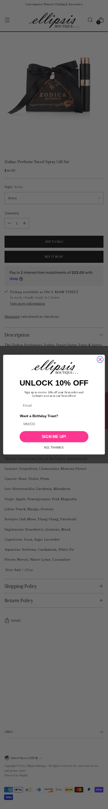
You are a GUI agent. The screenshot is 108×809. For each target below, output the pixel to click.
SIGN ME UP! (54, 436)
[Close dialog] (100, 359)
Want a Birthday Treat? (39, 416)
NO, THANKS (54, 447)
